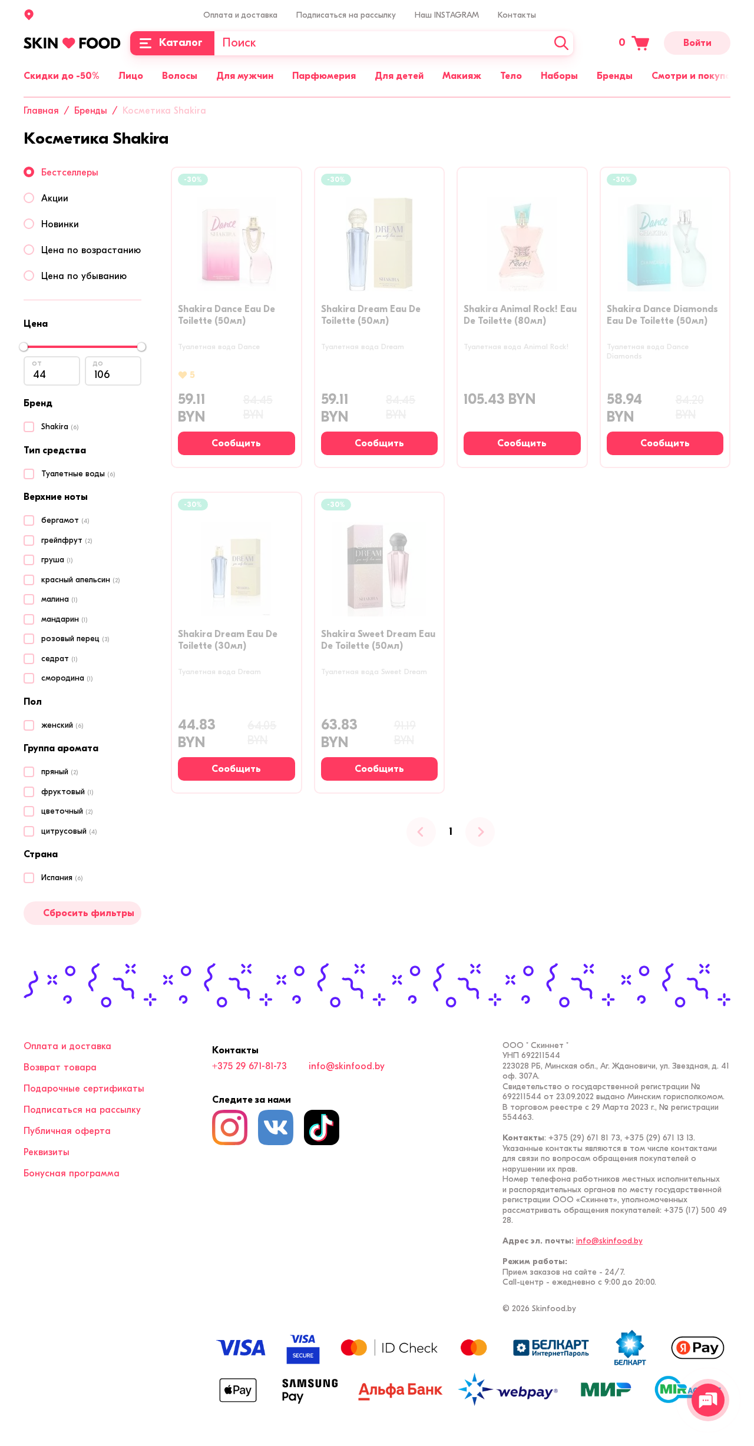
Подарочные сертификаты (84, 1088)
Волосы (179, 76)
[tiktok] (321, 1127)
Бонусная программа (72, 1173)
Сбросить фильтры (88, 913)
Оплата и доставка (240, 15)
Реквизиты (47, 1152)
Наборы (559, 76)
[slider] (23, 347)
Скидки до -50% (62, 76)
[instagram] (229, 1127)
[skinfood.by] (72, 43)
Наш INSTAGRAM (447, 15)
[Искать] (561, 43)
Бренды (615, 76)
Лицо (130, 76)
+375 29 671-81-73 (249, 1066)
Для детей (399, 76)
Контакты (517, 15)
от (37, 363)
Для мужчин (244, 76)
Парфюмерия (324, 76)
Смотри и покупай (694, 76)
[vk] (275, 1127)
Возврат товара (60, 1067)
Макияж (461, 76)
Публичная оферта (67, 1131)
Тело (511, 76)
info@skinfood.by (347, 1066)
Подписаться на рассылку (346, 15)
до (98, 363)
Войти (697, 43)
